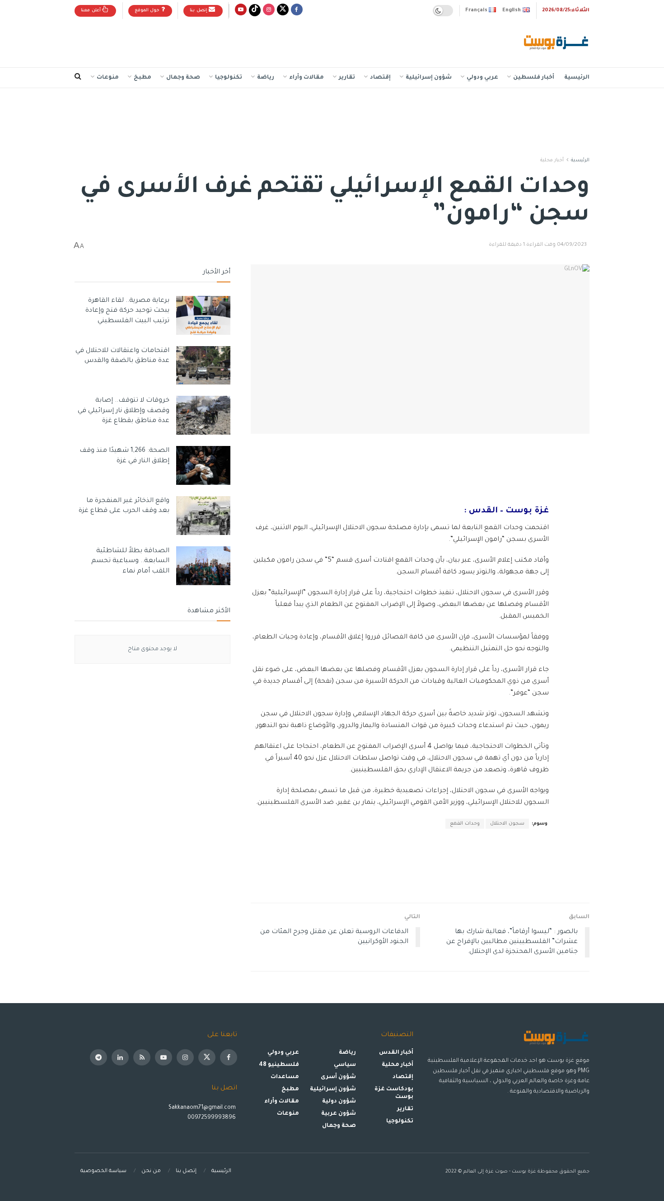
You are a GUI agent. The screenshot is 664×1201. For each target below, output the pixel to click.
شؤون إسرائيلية (429, 78)
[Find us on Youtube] (241, 10)
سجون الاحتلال (507, 823)
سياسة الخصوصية (103, 1171)
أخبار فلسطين (533, 78)
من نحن (151, 1171)
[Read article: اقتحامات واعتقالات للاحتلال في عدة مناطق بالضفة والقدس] (203, 365)
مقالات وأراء (306, 78)
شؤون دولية (339, 1101)
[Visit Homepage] (556, 43)
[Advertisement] (239, 41)
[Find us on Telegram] (98, 1057)
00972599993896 (212, 1118)
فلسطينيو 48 (279, 1065)
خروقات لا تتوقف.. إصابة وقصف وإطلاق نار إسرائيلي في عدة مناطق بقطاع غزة (123, 411)
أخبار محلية (552, 160)
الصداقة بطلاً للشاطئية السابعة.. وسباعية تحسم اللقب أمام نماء (130, 561)
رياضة (265, 78)
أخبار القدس (396, 1053)
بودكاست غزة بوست (393, 1093)
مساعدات (285, 1077)
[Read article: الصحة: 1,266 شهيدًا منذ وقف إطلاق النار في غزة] (203, 465)
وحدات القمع (465, 823)
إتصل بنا (199, 10)
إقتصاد (380, 78)
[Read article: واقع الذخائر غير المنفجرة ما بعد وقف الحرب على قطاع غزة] (203, 515)
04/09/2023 (572, 245)
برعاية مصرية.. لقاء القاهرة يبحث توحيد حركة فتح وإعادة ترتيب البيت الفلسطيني (127, 311)
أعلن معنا (91, 10)
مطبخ (142, 78)
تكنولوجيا (228, 78)
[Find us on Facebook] (297, 10)
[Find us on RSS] (141, 1057)
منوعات (108, 78)
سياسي (345, 1065)
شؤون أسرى (338, 1077)
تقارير (347, 78)
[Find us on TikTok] (255, 10)
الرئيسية (576, 78)
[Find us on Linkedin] (120, 1057)
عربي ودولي (482, 78)
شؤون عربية (338, 1114)
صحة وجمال (183, 78)
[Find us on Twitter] (283, 10)
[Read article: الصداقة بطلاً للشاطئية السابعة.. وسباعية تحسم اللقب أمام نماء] (203, 565)
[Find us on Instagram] (269, 10)
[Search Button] (78, 78)
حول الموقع (148, 10)
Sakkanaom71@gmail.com (202, 1108)
